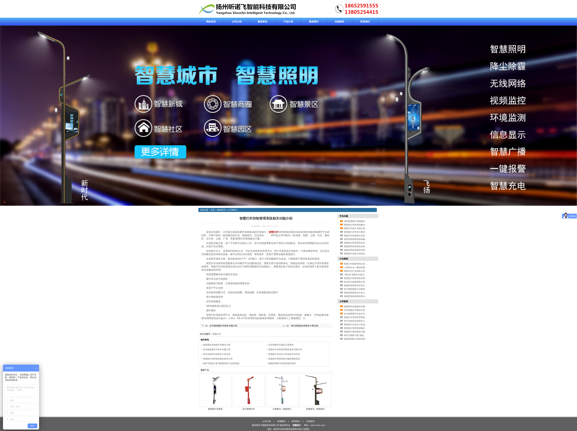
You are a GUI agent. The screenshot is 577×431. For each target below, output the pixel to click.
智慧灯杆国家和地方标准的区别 (358, 264)
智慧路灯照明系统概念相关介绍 (217, 359)
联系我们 (365, 21)
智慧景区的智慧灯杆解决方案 (216, 345)
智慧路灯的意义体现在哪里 (356, 253)
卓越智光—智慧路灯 (282, 409)
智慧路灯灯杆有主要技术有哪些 (358, 232)
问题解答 (281, 421)
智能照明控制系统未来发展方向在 (360, 246)
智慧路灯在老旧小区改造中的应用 (284, 354)
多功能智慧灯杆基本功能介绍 (223, 325)
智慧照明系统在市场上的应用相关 (360, 292)
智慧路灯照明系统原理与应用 (357, 278)
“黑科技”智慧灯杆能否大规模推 (358, 274)
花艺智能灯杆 (248, 409)
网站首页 (211, 21)
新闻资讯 (262, 21)
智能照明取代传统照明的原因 (282, 363)
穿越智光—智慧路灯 (315, 409)
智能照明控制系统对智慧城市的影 (360, 250)
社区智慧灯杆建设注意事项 (281, 345)
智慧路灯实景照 (215, 409)
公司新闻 (232, 210)
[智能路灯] (288, 15)
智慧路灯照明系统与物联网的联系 (284, 359)
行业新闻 (344, 258)
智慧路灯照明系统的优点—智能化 (360, 243)
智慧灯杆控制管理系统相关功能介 (360, 317)
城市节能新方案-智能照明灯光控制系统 (221, 363)
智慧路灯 (297, 425)
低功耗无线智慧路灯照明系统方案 (360, 282)
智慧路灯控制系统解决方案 (356, 225)
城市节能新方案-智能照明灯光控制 (360, 335)
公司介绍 (237, 21)
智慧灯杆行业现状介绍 (354, 271)
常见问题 (344, 216)
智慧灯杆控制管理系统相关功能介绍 (285, 349)
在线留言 (339, 21)
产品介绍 (288, 21)
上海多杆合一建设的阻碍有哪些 (358, 267)
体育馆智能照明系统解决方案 (357, 239)
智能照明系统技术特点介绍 (356, 285)
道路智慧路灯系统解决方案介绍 (358, 221)
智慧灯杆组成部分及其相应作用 (358, 235)
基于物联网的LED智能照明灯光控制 (360, 289)
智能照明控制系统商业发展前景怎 (360, 296)
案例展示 (314, 21)
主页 (212, 210)
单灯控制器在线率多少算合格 (304, 325)
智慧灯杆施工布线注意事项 (356, 228)
